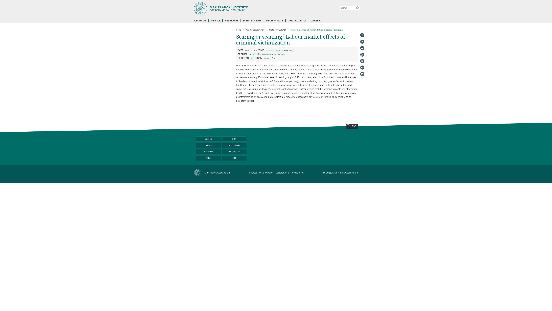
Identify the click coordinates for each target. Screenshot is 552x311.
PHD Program (297, 20)
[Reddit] (362, 48)
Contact (208, 145)
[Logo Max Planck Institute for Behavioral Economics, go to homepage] (248, 8)
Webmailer (208, 152)
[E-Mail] (362, 67)
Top (354, 126)
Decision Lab (274, 20)
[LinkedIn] (362, 41)
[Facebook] (362, 35)
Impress (253, 172)
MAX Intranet (234, 152)
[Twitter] (362, 54)
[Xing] (362, 61)
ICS (234, 158)
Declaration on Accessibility (289, 172)
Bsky (234, 139)
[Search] (357, 8)
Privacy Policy (266, 172)
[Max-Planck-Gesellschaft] (199, 172)
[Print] (362, 74)
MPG (208, 158)
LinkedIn (208, 139)
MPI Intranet (234, 145)
